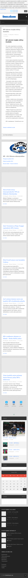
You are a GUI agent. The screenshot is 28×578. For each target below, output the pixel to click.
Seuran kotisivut (14, 163)
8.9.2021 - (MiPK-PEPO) (14, 449)
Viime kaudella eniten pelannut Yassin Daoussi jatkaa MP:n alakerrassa (12, 377)
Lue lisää (5, 203)
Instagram (3, 566)
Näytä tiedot (3, 9)
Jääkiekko (6, 439)
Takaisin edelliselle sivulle (9, 127)
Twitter (3, 567)
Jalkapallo (12, 444)
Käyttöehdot (4, 554)
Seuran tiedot (6, 163)
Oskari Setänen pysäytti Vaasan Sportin (15, 538)
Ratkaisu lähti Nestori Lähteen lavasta (15, 544)
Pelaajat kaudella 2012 (8, 158)
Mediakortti (4, 557)
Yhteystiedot (4, 561)
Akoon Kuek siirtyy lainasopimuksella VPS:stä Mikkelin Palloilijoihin (11, 192)
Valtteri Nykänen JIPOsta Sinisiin (14, 533)
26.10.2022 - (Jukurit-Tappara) (9, 437)
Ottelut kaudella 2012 (8, 161)
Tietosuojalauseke (5, 556)
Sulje (26, 11)
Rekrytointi (3, 559)
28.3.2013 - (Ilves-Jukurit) (12, 523)
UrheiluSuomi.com (9, 575)
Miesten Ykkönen (12, 196)
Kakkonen (16, 34)
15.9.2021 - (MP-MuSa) (14, 443)
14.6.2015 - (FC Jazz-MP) (12, 512)
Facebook (3, 564)
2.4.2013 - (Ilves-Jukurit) (12, 517)
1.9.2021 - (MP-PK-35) (14, 456)
